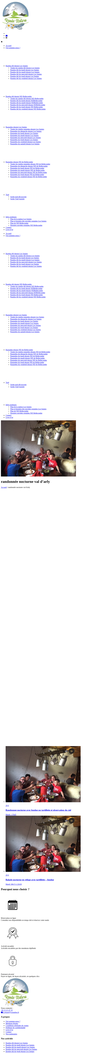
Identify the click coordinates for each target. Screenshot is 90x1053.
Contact (8, 227)
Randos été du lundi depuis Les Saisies (24, 70)
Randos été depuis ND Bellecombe (19, 96)
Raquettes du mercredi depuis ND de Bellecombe (28, 172)
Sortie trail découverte (18, 197)
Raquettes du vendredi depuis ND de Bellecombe (28, 177)
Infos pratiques (11, 217)
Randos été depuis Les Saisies (17, 66)
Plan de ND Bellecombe (19, 223)
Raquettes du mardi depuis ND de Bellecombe (27, 170)
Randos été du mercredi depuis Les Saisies (26, 74)
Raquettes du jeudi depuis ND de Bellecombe (27, 175)
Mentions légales (12, 1023)
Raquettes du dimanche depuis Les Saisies (25, 131)
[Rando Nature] (15, 30)
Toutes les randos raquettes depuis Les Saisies (27, 129)
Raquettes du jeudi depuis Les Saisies (24, 140)
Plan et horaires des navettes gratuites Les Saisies (28, 221)
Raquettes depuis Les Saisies (16, 127)
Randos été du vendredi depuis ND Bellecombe (28, 109)
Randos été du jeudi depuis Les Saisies (24, 76)
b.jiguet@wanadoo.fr (11, 1012)
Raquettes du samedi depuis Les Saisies (24, 144)
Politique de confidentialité (15, 1028)
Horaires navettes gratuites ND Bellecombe (26, 225)
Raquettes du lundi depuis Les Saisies (24, 133)
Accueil (8, 46)
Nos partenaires (11, 1034)
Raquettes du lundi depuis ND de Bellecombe (27, 168)
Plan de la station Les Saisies (21, 219)
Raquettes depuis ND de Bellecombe (19, 162)
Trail (7, 195)
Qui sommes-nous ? (13, 48)
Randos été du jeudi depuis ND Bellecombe (26, 107)
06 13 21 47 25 (7, 1010)
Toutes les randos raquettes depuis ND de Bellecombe (30, 164)
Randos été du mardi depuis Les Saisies (24, 72)
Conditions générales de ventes (17, 1026)
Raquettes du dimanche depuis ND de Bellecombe (29, 166)
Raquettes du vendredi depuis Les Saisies (25, 142)
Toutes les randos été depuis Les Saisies (25, 68)
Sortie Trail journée (17, 199)
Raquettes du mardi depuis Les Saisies (24, 135)
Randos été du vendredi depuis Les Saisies (26, 78)
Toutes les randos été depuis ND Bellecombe (26, 99)
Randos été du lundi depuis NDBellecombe (26, 101)
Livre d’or (9, 230)
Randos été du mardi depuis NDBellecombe (26, 103)
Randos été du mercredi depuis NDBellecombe (27, 105)
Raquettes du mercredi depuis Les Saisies (25, 138)
